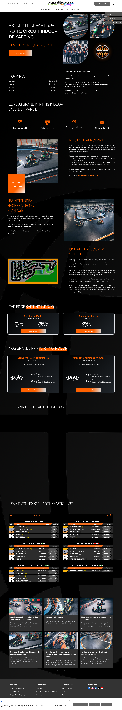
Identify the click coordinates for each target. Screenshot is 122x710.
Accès (64, 695)
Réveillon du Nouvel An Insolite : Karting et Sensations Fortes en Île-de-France (61, 654)
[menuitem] (13, 4)
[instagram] (92, 688)
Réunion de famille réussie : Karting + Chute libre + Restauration (24, 618)
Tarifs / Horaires (67, 688)
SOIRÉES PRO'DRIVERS (54, 617)
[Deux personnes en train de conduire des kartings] (61, 606)
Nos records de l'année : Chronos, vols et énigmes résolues (25, 653)
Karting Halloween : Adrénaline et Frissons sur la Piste (94, 653)
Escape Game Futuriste (17, 695)
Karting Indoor (14, 692)
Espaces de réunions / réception (46, 692)
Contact (64, 692)
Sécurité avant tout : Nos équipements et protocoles (96, 618)
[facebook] (89, 688)
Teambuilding (40, 688)
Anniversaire (40, 695)
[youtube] (102, 688)
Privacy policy (67, 700)
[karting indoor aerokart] (96, 640)
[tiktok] (99, 688)
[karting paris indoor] (61, 640)
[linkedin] (96, 688)
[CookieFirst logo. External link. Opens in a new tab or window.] (2, 701)
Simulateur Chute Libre (17, 688)
